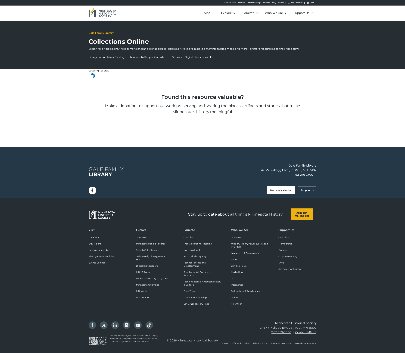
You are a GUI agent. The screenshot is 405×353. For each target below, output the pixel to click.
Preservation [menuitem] (143, 297)
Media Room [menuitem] (238, 272)
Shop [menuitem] (281, 262)
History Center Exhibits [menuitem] (101, 256)
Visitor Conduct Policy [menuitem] (281, 343)
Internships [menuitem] (237, 284)
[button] (209, 13)
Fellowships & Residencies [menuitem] (245, 291)
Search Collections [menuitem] (146, 250)
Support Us (307, 190)
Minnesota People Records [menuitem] (150, 243)
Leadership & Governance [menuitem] (245, 253)
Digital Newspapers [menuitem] (147, 265)
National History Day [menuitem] (195, 256)
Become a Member (281, 190)
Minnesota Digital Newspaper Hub (192, 57)
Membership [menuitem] (285, 243)
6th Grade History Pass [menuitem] (196, 303)
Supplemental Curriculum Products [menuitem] (198, 274)
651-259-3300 (304, 174)
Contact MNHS (305, 332)
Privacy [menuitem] (225, 343)
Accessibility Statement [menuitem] (305, 343)
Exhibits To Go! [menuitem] (239, 265)
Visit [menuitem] (92, 230)
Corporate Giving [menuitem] (287, 256)
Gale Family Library (101, 32)
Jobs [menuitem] (233, 278)
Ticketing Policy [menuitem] (260, 343)
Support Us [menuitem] (286, 230)
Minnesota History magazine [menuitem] (152, 278)
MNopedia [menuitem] (141, 291)
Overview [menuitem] (141, 237)
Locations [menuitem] (94, 237)
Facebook (92, 190)
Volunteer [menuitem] (236, 303)
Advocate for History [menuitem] (289, 269)
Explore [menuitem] (141, 230)
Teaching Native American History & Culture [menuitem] (202, 283)
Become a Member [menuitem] (99, 250)
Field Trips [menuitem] (189, 291)
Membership (254, 3)
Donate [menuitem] (282, 250)
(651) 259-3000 (281, 332)
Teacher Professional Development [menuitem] (195, 264)
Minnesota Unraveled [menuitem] (147, 284)
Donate (242, 3)
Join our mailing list (301, 214)
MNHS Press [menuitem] (143, 272)
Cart (312, 2)
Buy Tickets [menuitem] (95, 243)
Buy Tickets (278, 3)
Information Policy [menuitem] (240, 343)
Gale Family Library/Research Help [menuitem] (152, 258)
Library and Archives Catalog (106, 57)
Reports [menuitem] (235, 259)
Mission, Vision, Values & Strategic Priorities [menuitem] (249, 245)
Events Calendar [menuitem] (97, 262)
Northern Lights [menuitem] (192, 250)
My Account (296, 2)
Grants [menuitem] (234, 297)
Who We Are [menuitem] (240, 230)
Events (266, 3)
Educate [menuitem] (189, 230)
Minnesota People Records (147, 57)
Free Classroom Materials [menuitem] (198, 243)
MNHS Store (230, 3)
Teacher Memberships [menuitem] (196, 297)
